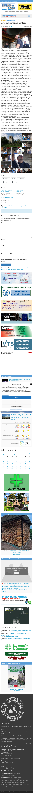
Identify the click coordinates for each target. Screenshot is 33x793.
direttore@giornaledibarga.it (8, 775)
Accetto (16, 573)
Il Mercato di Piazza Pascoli (11, 636)
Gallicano (26, 11)
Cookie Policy (13, 409)
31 (3, 471)
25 (7, 468)
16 (29, 464)
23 (29, 466)
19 (12, 466)
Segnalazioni (4, 1)
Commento (4, 223)
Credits (20, 791)
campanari (6, 206)
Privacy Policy (19, 409)
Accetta (16, 397)
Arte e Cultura (10, 20)
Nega (16, 402)
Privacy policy (15, 791)
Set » (30, 454)
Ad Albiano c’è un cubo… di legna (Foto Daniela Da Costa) (19, 551)
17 (3, 466)
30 (29, 468)
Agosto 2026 (17, 454)
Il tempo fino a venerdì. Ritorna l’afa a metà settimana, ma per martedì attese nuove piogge (21, 415)
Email (3, 245)
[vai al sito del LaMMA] (25, 443)
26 (12, 468)
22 (25, 466)
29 (25, 468)
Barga (6, 11)
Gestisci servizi (5, 395)
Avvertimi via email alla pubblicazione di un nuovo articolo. (14, 260)
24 (3, 468)
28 (20, 468)
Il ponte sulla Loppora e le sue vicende (20, 632)
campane (21, 206)
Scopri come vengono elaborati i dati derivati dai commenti (16, 268)
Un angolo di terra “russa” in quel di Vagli (13, 589)
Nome (3, 239)
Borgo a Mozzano (10, 13)
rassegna (16, 206)
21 (20, 466)
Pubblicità (14, 1)
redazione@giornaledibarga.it (8, 768)
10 (3, 464)
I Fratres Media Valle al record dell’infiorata (20, 630)
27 (16, 468)
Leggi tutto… (14, 419)
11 (7, 464)
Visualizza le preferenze (16, 406)
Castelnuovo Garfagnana (13, 11)
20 (16, 466)
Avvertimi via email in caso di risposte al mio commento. (16, 254)
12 (12, 464)
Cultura (4, 20)
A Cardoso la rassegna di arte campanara (7, 190)
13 (16, 464)
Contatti (10, 1)
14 (20, 464)
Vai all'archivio (16, 554)
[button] (30, 384)
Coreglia (21, 11)
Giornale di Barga (8, 791)
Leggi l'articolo (16, 585)
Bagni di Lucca (17, 13)
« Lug (2, 454)
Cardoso (11, 206)
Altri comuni (23, 13)
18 (7, 466)
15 (25, 464)
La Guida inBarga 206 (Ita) (16, 689)
